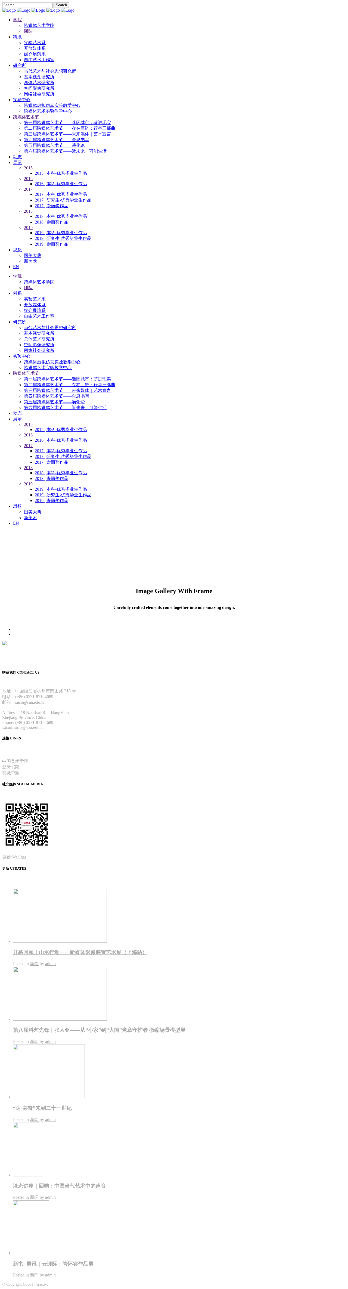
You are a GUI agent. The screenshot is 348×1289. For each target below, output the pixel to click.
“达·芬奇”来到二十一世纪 (42, 1108)
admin (50, 963)
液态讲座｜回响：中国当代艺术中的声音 (59, 1186)
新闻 (34, 963)
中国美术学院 (15, 761)
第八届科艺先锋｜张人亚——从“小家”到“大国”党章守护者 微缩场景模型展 (99, 1030)
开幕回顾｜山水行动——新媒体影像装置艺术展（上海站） (80, 952)
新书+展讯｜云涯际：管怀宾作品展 (53, 1264)
